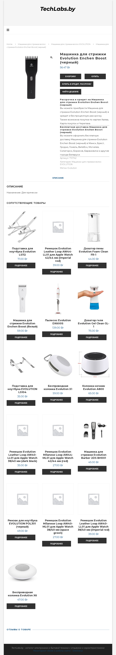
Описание (58, 178)
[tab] (58, 178)
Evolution (72, 168)
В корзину (70, 76)
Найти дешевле (70, 92)
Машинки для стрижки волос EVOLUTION (70, 44)
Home (9, 44)
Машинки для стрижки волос (32, 44)
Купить (95, 76)
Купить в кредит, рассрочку (76, 84)
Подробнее (21, 265)
